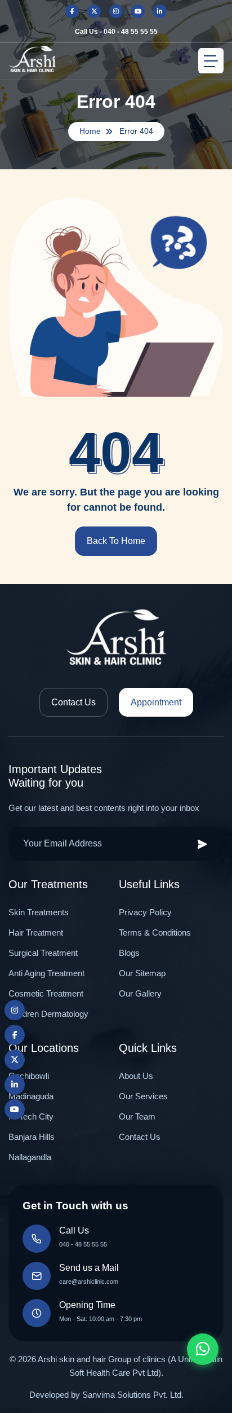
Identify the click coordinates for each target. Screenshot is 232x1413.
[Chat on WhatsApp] (202, 1349)
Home (90, 130)
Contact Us (73, 702)
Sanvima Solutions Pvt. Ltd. (133, 1394)
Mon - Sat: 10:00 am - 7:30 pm (100, 1318)
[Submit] (202, 844)
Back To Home (116, 541)
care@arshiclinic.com (88, 1281)
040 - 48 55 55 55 (83, 1244)
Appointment (156, 702)
